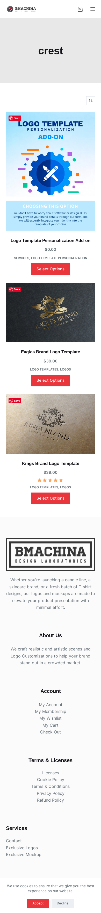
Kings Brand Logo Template (50, 463)
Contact (14, 840)
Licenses (50, 772)
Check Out (50, 732)
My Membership (50, 711)
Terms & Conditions (50, 786)
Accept (38, 903)
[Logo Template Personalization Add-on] (50, 171)
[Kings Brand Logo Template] (50, 424)
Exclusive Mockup (23, 854)
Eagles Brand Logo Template (50, 351)
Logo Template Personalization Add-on (50, 240)
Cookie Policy (50, 779)
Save (17, 118)
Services (21, 258)
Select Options (50, 268)
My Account (50, 704)
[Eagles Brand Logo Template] (50, 312)
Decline (63, 903)
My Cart (50, 725)
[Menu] (92, 9)
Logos (65, 369)
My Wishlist (50, 718)
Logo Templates (44, 369)
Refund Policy (50, 800)
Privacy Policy (50, 793)
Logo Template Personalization (59, 258)
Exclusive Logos (22, 847)
